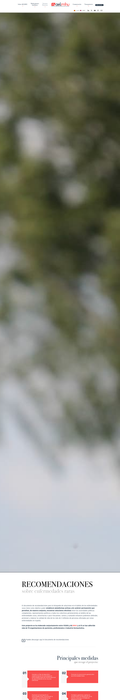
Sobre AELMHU (23, 4)
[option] (82, 10)
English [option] (83, 10)
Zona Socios (99, 5)
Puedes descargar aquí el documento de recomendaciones (47, 639)
